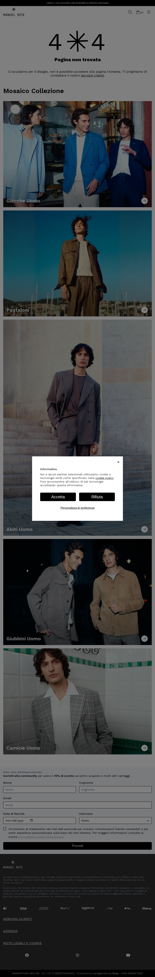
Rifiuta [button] (97, 497)
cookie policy (104, 478)
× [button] (118, 462)
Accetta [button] (58, 497)
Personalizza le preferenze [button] (78, 507)
